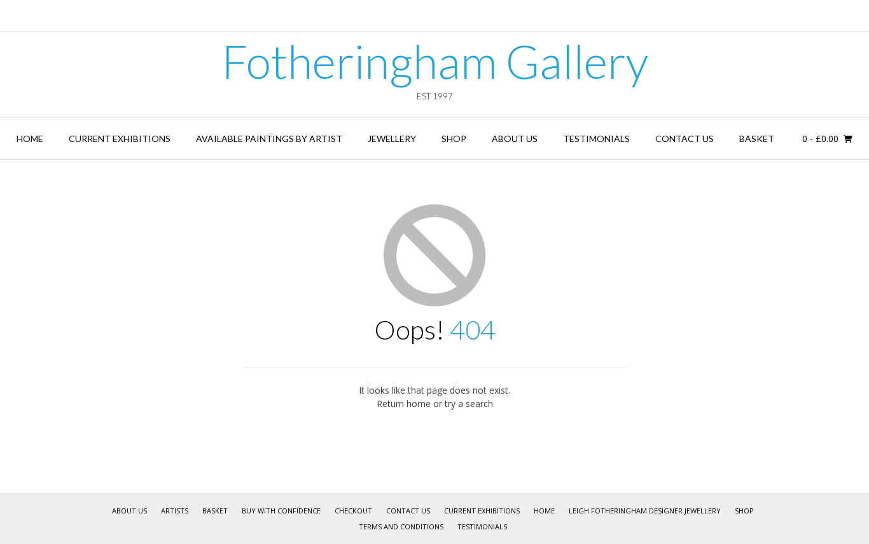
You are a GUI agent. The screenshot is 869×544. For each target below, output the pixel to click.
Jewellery (392, 138)
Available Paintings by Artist (269, 138)
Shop (453, 138)
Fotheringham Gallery (434, 61)
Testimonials (596, 138)
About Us (515, 138)
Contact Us (684, 138)
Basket (756, 138)
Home (30, 138)
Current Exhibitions (119, 138)
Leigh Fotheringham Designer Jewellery (645, 510)
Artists (174, 510)
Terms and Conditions (401, 526)
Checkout (353, 510)
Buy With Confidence (281, 510)
